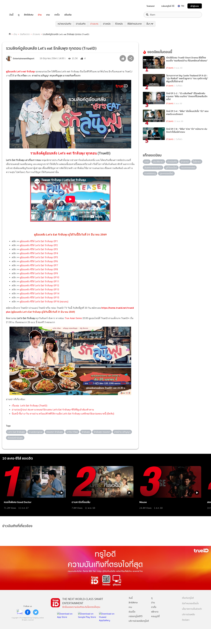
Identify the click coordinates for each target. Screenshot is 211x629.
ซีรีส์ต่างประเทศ (134, 23)
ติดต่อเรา (185, 620)
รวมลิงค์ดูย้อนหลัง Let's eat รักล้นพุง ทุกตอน (63, 153)
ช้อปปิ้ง (132, 611)
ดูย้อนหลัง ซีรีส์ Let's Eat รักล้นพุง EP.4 (39, 253)
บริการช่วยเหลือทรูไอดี (139, 621)
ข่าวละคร (94, 23)
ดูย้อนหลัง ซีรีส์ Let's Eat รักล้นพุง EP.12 (39, 285)
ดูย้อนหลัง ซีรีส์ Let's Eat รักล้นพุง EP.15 (39, 297)
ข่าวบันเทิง (81, 23)
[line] (20, 612)
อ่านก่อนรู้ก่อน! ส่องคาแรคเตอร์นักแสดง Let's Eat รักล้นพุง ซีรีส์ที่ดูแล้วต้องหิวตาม (53, 409)
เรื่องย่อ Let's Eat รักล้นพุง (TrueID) (29, 405)
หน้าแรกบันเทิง (64, 23)
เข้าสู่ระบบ (194, 6)
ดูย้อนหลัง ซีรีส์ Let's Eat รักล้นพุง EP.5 (39, 257)
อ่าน (40, 15)
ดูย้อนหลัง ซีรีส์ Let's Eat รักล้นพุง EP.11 (39, 281)
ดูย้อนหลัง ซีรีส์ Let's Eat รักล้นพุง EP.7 (39, 265)
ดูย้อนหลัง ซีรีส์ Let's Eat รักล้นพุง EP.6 (39, 261)
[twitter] (36, 612)
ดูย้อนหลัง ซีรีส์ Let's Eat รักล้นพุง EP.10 (39, 277)
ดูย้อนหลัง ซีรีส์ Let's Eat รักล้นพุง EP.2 (39, 245)
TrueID (17, 5)
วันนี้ (11, 15)
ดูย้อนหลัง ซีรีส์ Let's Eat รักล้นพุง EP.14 (39, 293)
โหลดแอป (151, 6)
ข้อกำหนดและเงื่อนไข (190, 603)
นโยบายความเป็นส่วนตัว (192, 608)
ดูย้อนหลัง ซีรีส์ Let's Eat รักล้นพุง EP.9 (39, 273)
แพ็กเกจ (154, 611)
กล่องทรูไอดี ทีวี (167, 6)
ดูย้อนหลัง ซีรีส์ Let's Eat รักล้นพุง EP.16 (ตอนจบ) (44, 301)
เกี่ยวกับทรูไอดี (188, 598)
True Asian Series (73, 318)
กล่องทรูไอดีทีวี (135, 616)
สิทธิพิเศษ (28, 15)
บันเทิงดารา (25, 34)
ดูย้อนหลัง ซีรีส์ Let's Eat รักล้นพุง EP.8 (39, 269)
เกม (48, 15)
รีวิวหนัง (119, 23)
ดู (18, 15)
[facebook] (28, 612)
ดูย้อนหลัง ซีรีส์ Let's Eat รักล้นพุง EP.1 (39, 241)
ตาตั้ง (57, 15)
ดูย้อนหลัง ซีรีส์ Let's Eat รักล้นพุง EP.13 (39, 289)
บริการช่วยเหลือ (188, 614)
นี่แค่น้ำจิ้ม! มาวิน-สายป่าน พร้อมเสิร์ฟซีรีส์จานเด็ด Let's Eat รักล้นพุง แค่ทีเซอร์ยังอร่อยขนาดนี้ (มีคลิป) (63, 413)
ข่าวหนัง (107, 23)
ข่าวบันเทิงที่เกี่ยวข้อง (17, 526)
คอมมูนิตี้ (155, 616)
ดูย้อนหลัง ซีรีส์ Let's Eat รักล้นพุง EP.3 (39, 249)
